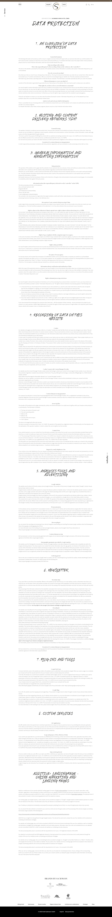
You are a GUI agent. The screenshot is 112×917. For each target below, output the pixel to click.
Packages (85, 904)
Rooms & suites (42, 904)
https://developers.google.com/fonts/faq (28, 685)
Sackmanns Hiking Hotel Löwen (60, 18)
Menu (20, 4)
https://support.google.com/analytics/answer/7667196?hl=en (33, 561)
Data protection (46, 18)
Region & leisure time (55, 904)
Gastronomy (31, 904)
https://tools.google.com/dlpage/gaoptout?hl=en (31, 526)
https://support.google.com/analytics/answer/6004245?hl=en (33, 530)
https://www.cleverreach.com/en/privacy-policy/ (69, 642)
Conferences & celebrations (72, 904)
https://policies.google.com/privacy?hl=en (75, 685)
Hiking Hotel (21, 904)
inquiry (48, 4)
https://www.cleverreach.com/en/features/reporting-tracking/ (33, 622)
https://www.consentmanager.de (26, 376)
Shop (93, 904)
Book (64, 4)
